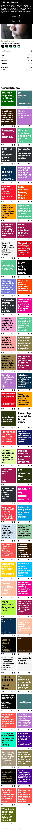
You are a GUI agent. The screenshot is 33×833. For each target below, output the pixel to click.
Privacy (18, 829)
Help (5, 829)
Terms (22, 829)
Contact (9, 829)
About (2, 829)
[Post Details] (14, 107)
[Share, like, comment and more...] (8, 105)
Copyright (13, 829)
